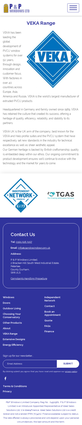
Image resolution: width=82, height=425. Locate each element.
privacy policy (71, 371)
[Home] (16, 8)
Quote (48, 320)
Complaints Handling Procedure (29, 278)
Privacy (7, 391)
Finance (49, 331)
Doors (6, 302)
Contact (49, 306)
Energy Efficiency (13, 344)
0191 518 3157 (24, 241)
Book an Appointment (52, 313)
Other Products (12, 322)
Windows (8, 297)
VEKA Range (10, 333)
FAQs (47, 326)
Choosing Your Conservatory (12, 316)
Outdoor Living (12, 308)
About (6, 328)
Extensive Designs (14, 339)
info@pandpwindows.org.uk (34, 247)
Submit (68, 363)
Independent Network (52, 299)
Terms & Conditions (15, 386)
